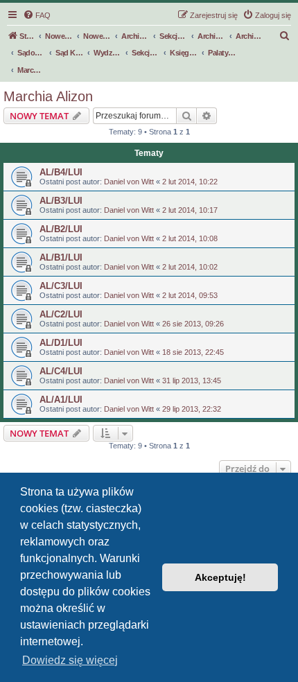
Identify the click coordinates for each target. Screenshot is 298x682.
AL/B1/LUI (61, 257)
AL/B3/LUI (61, 200)
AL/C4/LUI (61, 371)
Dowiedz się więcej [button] (70, 660)
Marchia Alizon (48, 96)
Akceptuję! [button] (220, 577)
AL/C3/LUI (61, 286)
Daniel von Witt (129, 181)
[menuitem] (37, 15)
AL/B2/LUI (61, 229)
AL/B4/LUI (61, 172)
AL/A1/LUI (61, 399)
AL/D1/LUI (61, 343)
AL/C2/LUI (61, 314)
